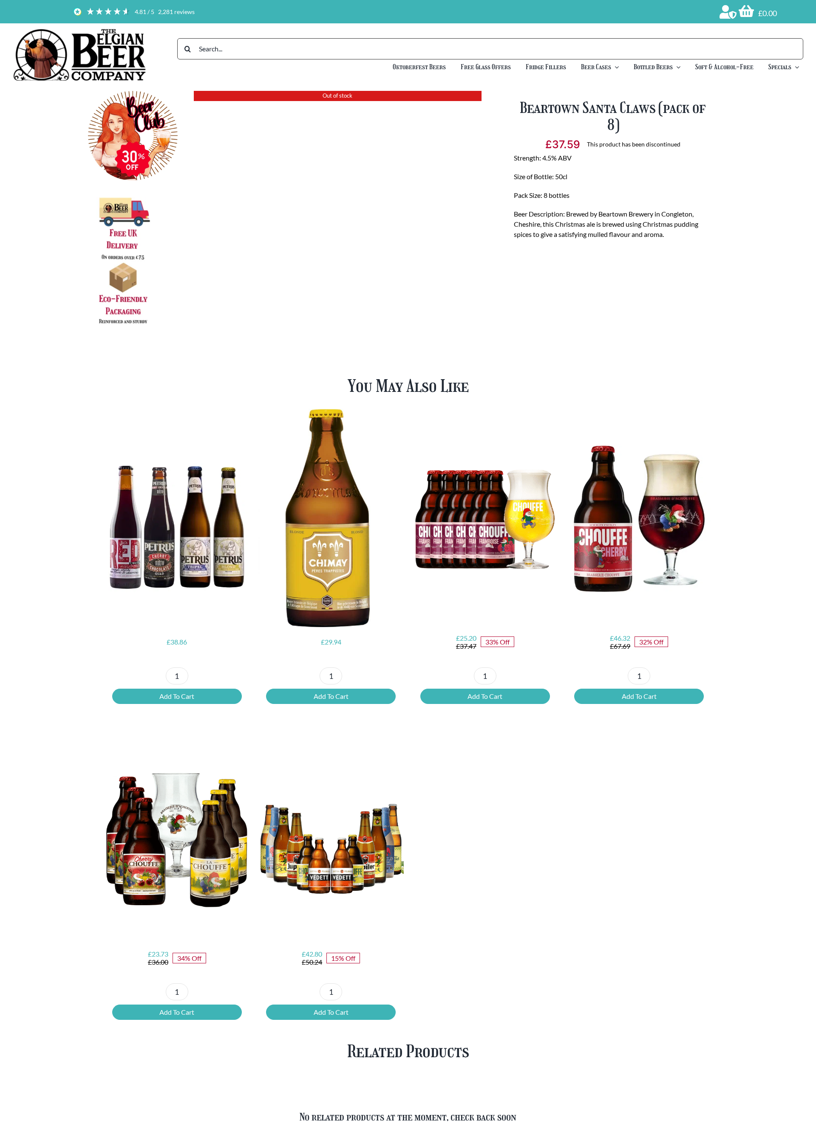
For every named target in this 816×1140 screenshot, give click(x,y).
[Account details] (728, 12)
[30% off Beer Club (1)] (133, 94)
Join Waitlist (613, 303)
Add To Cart (176, 696)
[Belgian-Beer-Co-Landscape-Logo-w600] (79, 31)
